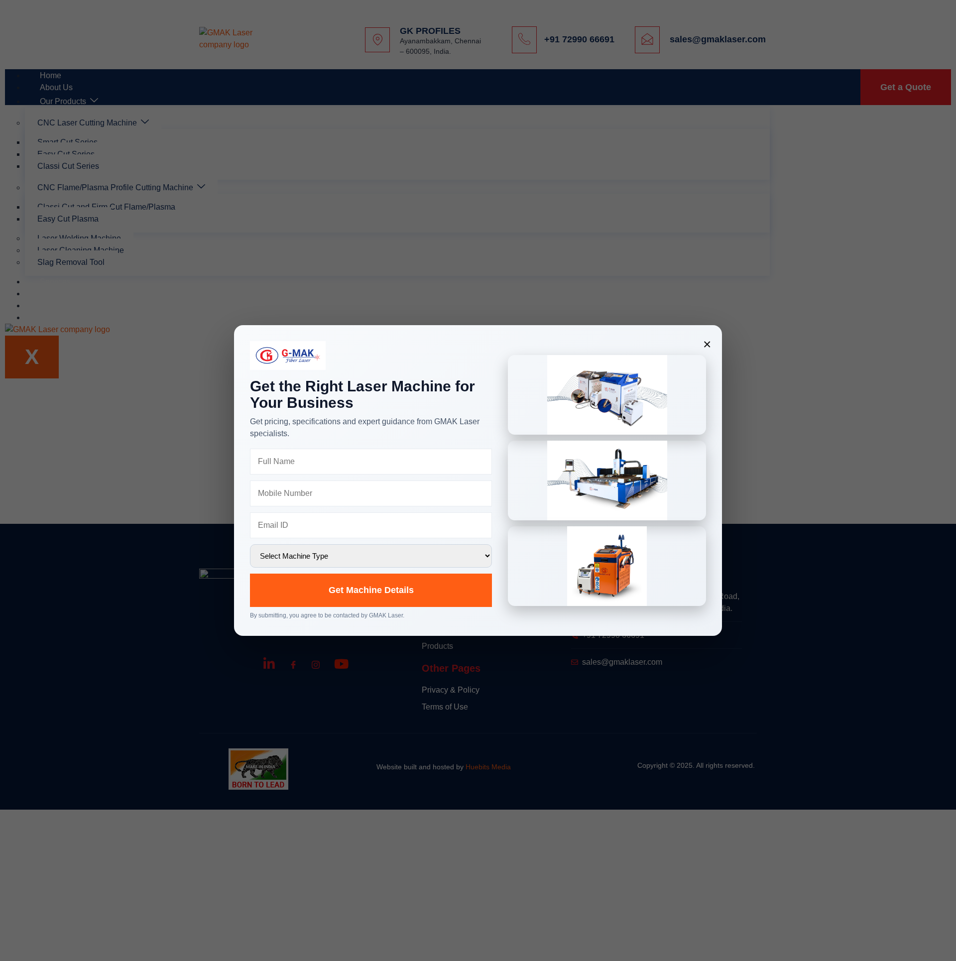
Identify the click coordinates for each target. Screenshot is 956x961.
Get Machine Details (371, 590)
